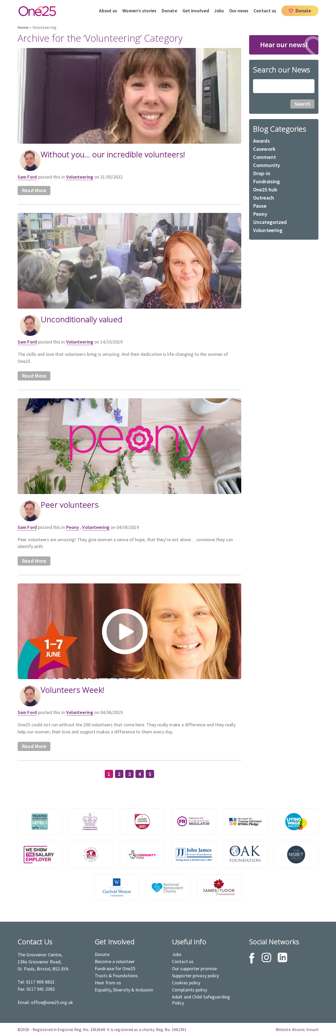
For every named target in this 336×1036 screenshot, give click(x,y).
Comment (264, 157)
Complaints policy (189, 990)
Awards (261, 140)
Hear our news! (284, 44)
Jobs (219, 11)
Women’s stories (139, 11)
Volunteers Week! (72, 689)
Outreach (263, 197)
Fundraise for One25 (115, 968)
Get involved (195, 11)
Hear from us (108, 983)
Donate (169, 11)
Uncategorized (270, 222)
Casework (264, 149)
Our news (238, 11)
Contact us (265, 11)
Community (266, 165)
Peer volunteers (69, 504)
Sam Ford (27, 177)
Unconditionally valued (81, 319)
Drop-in (261, 173)
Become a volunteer (115, 961)
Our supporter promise (194, 968)
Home (23, 27)
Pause (260, 205)
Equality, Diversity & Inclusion (124, 990)
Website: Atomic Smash (297, 1029)
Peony (72, 527)
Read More (34, 190)
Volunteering (79, 177)
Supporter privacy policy (195, 976)
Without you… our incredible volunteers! (113, 154)
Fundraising (266, 181)
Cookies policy (186, 983)
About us (108, 11)
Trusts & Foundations (116, 976)
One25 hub (265, 189)
